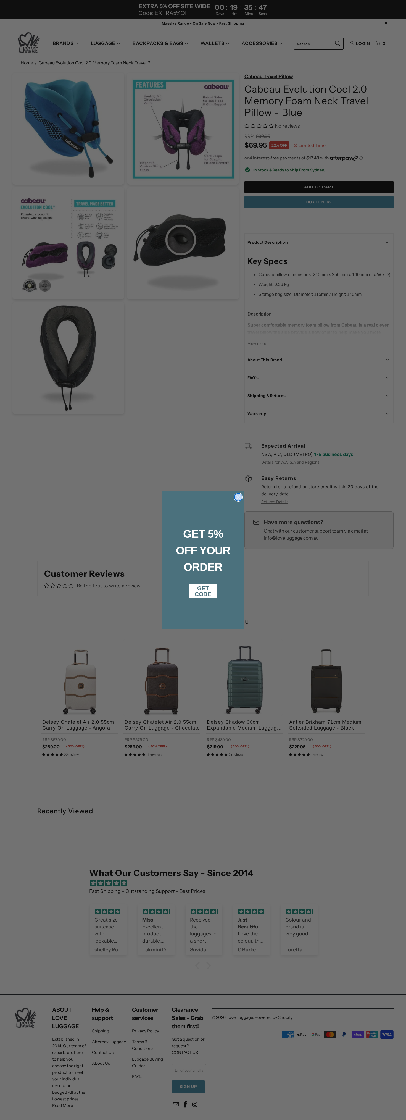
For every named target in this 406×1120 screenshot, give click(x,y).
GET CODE (203, 591)
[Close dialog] (238, 497)
